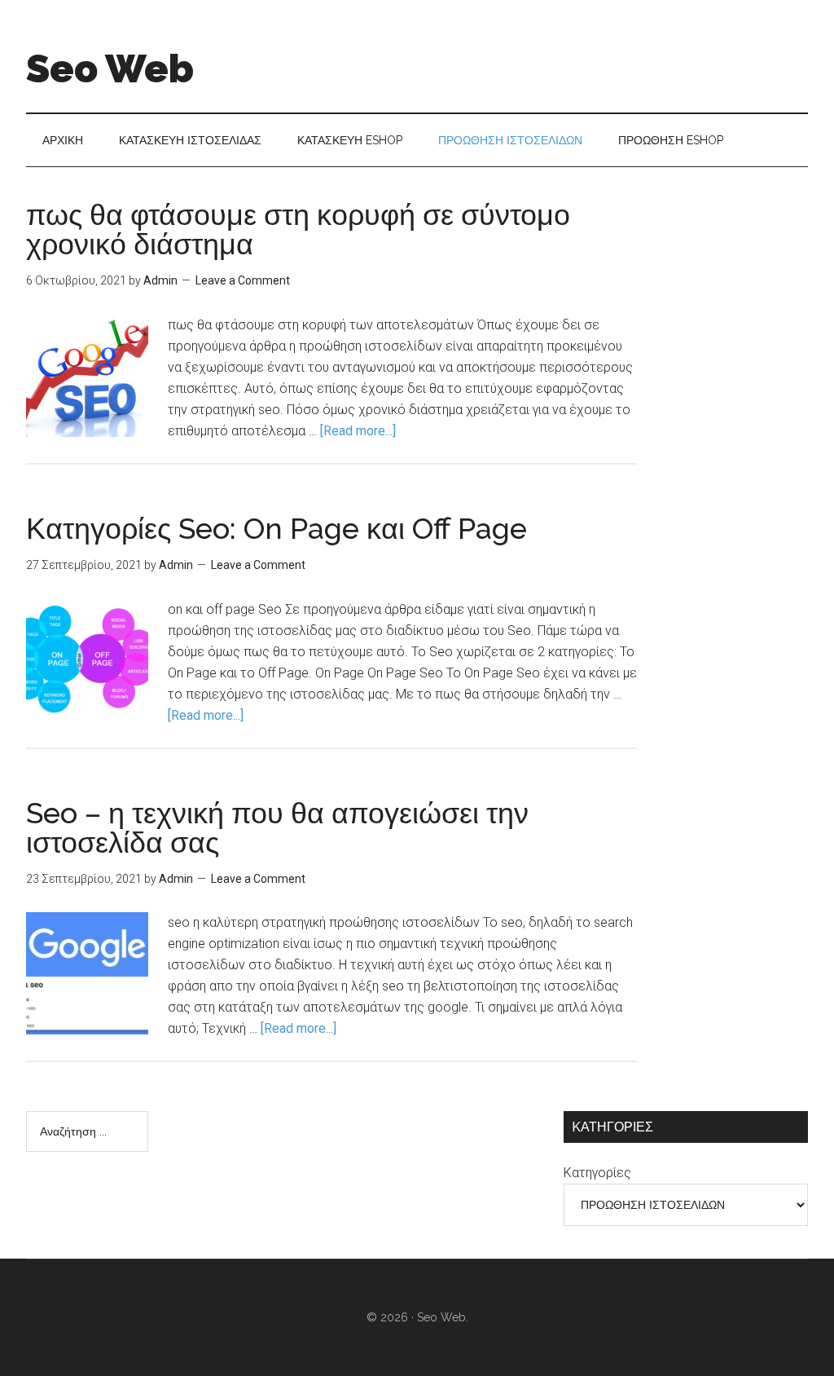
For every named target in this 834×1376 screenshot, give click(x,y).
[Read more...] (358, 431)
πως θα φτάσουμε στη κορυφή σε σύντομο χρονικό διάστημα (298, 229)
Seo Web (110, 68)
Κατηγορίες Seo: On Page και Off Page (276, 528)
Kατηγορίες (597, 1172)
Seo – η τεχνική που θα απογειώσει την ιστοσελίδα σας (277, 827)
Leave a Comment (242, 280)
